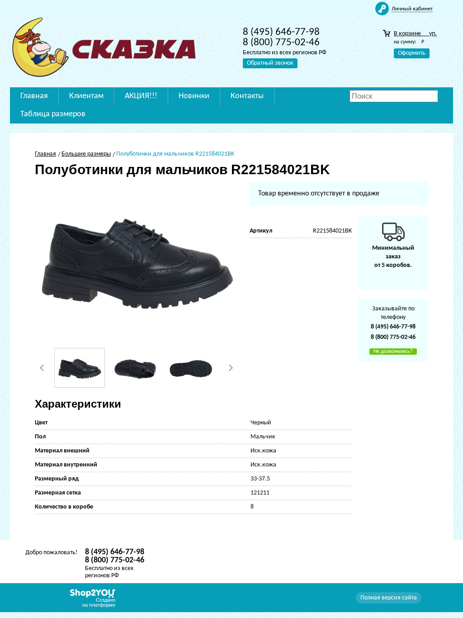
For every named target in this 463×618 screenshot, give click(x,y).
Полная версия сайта (388, 597)
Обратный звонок (270, 63)
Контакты (247, 96)
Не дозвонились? (393, 351)
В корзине (415, 33)
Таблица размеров (52, 114)
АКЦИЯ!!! (141, 96)
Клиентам (86, 96)
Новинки (194, 96)
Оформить (411, 53)
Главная (34, 96)
